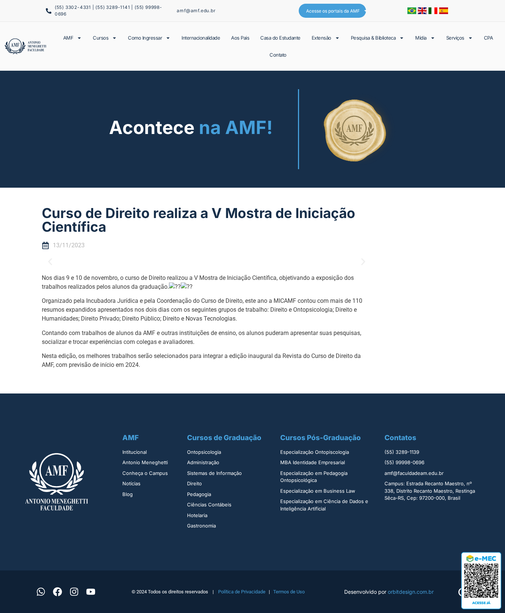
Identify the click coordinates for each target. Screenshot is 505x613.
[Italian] (433, 12)
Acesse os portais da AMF (333, 11)
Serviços (455, 38)
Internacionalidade (201, 38)
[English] (423, 12)
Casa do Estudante (280, 38)
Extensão (321, 38)
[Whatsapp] (40, 591)
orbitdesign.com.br (411, 592)
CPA (488, 38)
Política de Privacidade (241, 591)
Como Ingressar (145, 38)
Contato (278, 55)
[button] (50, 261)
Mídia (421, 38)
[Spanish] (443, 12)
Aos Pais (240, 38)
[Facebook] (57, 591)
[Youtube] (90, 591)
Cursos (100, 38)
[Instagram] (74, 591)
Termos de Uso (289, 591)
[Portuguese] (412, 12)
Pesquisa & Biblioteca (373, 38)
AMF (68, 38)
